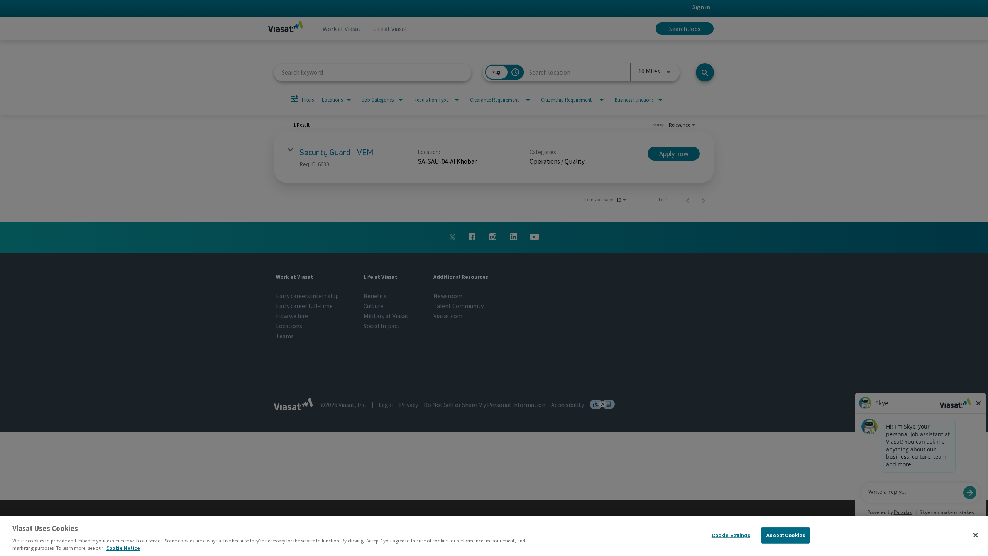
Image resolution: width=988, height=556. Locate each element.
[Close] (975, 535)
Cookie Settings (731, 535)
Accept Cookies (785, 535)
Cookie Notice (123, 548)
